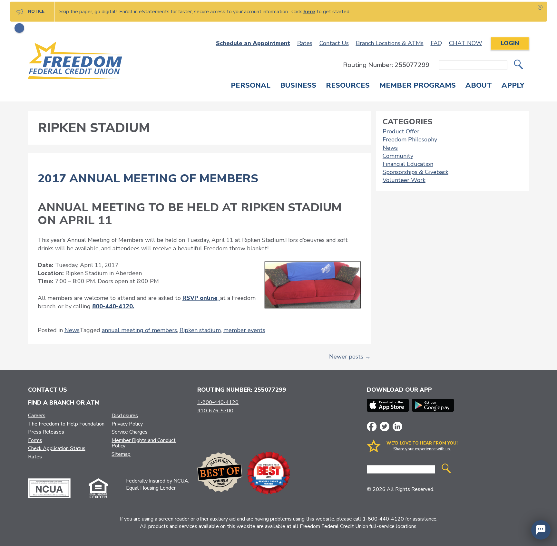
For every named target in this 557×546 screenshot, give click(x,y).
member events (244, 330)
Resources (348, 86)
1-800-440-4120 (218, 402)
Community (398, 156)
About (478, 86)
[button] (541, 530)
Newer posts (350, 356)
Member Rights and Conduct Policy (144, 443)
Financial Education (408, 164)
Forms (35, 440)
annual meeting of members (139, 330)
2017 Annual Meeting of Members (148, 179)
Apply (513, 86)
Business (298, 86)
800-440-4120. (113, 306)
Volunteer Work (404, 180)
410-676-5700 (215, 410)
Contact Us (334, 43)
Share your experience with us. (422, 449)
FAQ (436, 43)
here (309, 11)
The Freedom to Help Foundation (66, 423)
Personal (250, 86)
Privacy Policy (127, 423)
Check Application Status (56, 448)
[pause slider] (19, 28)
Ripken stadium (200, 330)
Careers (36, 415)
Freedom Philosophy (410, 139)
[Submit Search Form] (518, 65)
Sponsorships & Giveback (415, 172)
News (72, 330)
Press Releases (46, 432)
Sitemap (121, 454)
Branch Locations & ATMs (390, 43)
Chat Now (465, 43)
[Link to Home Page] (75, 61)
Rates (304, 43)
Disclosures (125, 415)
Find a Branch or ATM (64, 403)
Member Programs (417, 86)
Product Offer (401, 131)
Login (510, 43)
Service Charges (130, 432)
